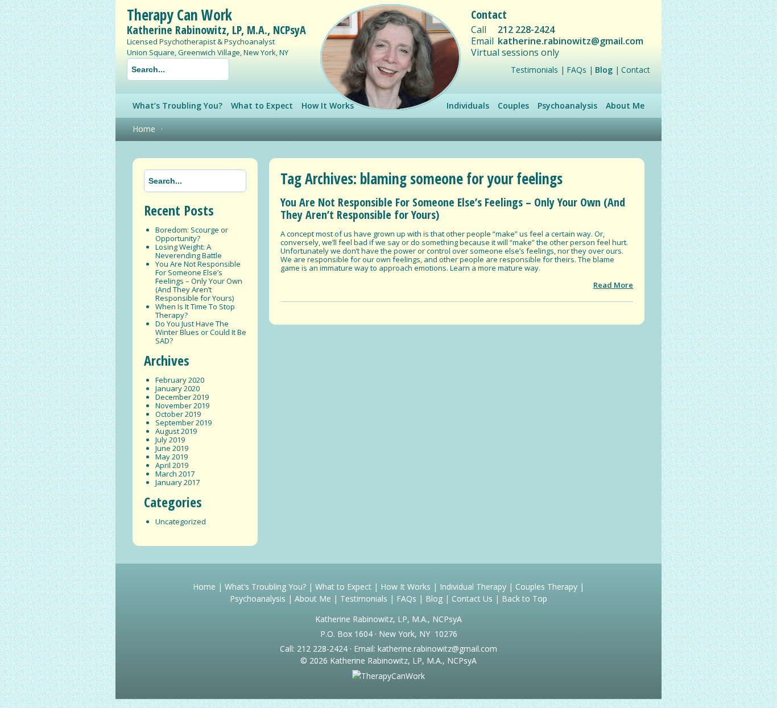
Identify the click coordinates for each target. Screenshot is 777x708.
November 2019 (182, 405)
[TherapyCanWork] (388, 676)
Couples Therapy (546, 586)
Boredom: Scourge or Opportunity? (191, 234)
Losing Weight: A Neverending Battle (188, 251)
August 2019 (176, 431)
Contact (635, 69)
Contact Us (472, 598)
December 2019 (182, 397)
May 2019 (171, 457)
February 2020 (179, 380)
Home (144, 128)
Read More (613, 285)
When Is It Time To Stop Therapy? (195, 310)
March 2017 (175, 474)
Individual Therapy (473, 586)
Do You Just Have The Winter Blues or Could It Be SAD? (200, 332)
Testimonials (534, 69)
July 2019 (170, 439)
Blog (604, 69)
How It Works (406, 586)
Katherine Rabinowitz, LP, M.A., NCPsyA (216, 30)
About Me (625, 105)
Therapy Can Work (179, 15)
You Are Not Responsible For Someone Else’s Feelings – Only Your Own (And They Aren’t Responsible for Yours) (198, 281)
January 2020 (177, 388)
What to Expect (262, 105)
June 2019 (171, 448)
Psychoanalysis (567, 105)
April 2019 (171, 465)
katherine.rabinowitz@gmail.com (570, 41)
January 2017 (177, 482)
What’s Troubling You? (177, 105)
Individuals (468, 105)
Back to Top (524, 598)
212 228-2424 (526, 29)
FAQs (576, 69)
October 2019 (178, 414)
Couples (513, 105)
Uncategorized (180, 521)
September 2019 (183, 422)
